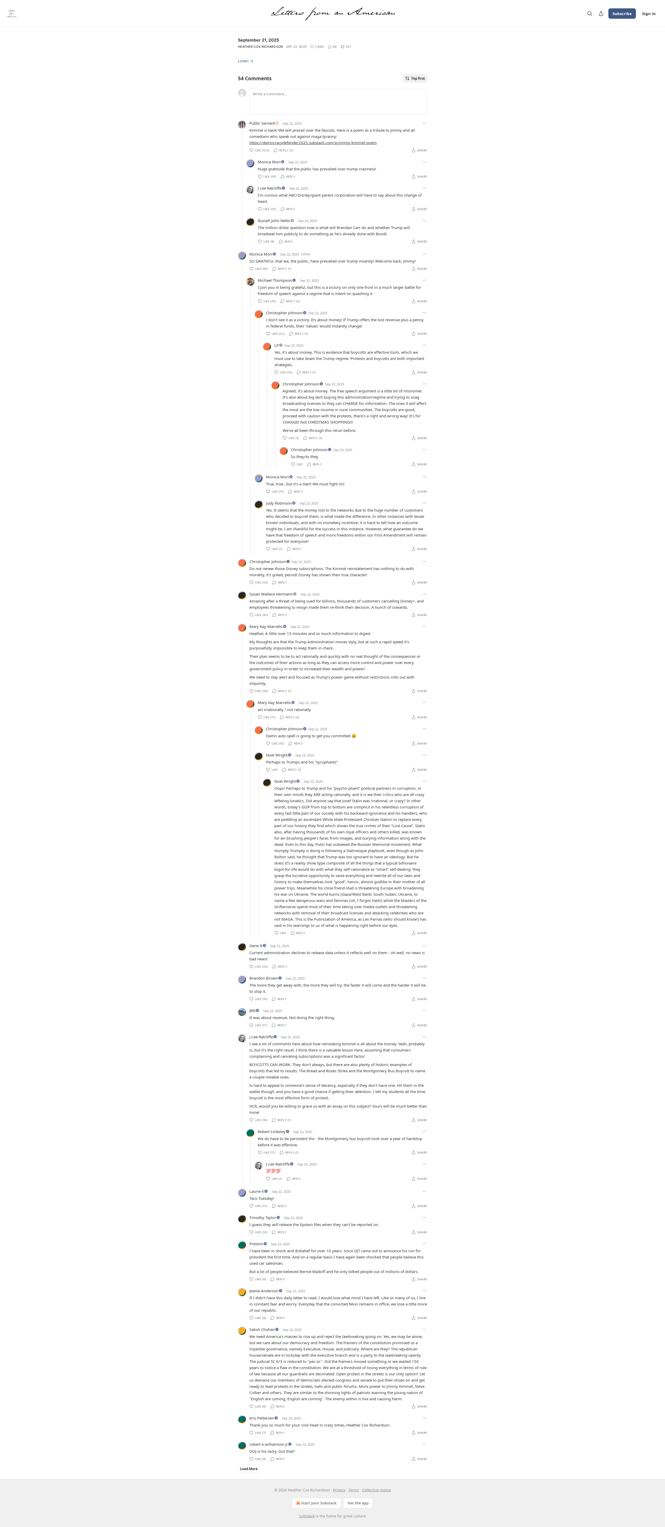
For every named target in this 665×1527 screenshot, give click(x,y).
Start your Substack (319, 1503)
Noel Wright (277, 755)
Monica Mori (269, 161)
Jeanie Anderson (263, 1290)
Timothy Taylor (262, 1217)
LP (276, 345)
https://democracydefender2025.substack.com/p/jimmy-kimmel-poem (313, 142)
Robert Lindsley (271, 1131)
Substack (307, 1515)
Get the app (358, 1503)
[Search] (589, 13)
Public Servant (262, 123)
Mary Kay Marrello (266, 626)
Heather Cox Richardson (260, 47)
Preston (256, 1243)
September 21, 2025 (258, 40)
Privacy (339, 1490)
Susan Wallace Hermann (271, 594)
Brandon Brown (263, 978)
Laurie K (256, 1191)
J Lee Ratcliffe (269, 188)
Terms (353, 1490)
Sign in (649, 13)
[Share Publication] (601, 13)
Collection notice (376, 1490)
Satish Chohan (262, 1329)
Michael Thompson (275, 280)
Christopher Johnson (284, 312)
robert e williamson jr (268, 1444)
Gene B (255, 945)
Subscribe (622, 13)
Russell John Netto (274, 220)
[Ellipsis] (424, 123)
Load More (249, 1468)
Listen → (245, 60)
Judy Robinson (279, 503)
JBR (252, 1010)
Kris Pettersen (261, 1418)
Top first (418, 78)
